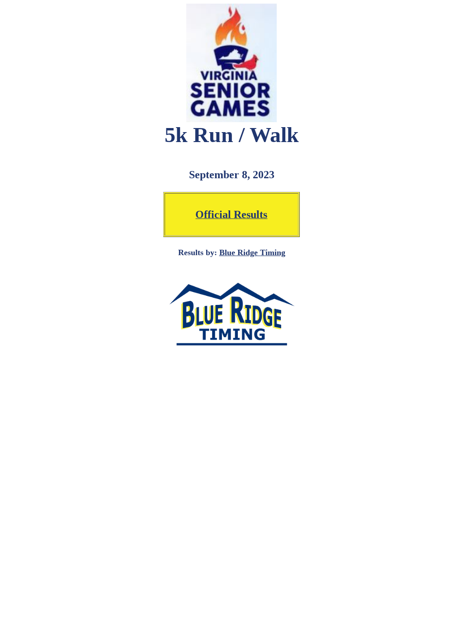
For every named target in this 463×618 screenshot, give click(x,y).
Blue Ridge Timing (252, 252)
